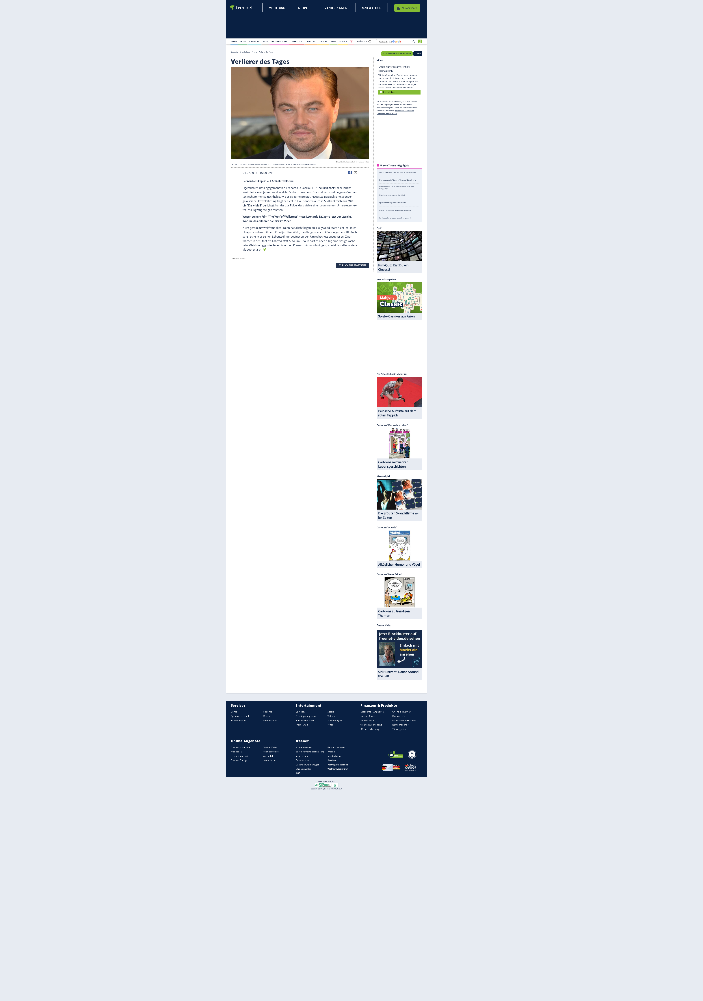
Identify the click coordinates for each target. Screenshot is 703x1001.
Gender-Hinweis (336, 747)
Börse (234, 711)
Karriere (332, 760)
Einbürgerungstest (306, 716)
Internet (303, 8)
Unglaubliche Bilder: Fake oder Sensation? (395, 210)
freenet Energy (239, 760)
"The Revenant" (325, 188)
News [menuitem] (234, 41)
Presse (331, 751)
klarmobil (268, 756)
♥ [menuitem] (351, 41)
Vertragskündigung (338, 764)
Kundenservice (304, 747)
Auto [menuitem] (265, 41)
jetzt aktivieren (390, 92)
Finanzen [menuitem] (254, 41)
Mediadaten (334, 756)
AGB (298, 773)
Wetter (266, 716)
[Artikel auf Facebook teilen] (350, 172)
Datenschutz (302, 760)
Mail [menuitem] (333, 41)
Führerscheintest (305, 720)
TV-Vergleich (399, 729)
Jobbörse (267, 711)
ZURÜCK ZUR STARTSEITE (352, 265)
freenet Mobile (271, 751)
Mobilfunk (277, 8)
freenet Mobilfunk (240, 747)
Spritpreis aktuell (240, 716)
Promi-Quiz (302, 724)
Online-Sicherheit (401, 711)
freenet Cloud (367, 716)
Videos (331, 716)
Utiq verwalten (304, 769)
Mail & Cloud (371, 8)
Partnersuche (270, 720)
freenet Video (270, 747)
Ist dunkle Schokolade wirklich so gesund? (395, 218)
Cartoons (301, 711)
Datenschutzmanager (307, 764)
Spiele (331, 711)
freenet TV (236, 751)
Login (418, 53)
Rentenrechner (400, 724)
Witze (331, 724)
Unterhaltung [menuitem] (279, 41)
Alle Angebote (409, 8)
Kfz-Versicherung (369, 729)
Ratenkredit (398, 716)
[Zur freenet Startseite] (241, 8)
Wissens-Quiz (335, 720)
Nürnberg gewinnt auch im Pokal (392, 195)
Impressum (302, 756)
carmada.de (269, 760)
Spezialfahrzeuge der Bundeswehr (392, 202)
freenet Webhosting (371, 724)
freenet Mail (367, 720)
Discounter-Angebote (372, 711)
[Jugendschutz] (326, 784)
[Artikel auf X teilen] (355, 172)
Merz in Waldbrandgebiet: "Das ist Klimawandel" (397, 172)
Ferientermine (238, 720)
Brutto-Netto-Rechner (404, 720)
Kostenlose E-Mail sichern (397, 53)
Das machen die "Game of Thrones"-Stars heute (397, 180)
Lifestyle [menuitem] (297, 41)
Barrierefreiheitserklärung (310, 751)
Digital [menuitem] (311, 41)
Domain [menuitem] (343, 41)
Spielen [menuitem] (323, 41)
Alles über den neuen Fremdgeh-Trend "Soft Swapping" (396, 187)
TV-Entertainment (336, 8)
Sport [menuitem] (243, 41)
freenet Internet (239, 756)
